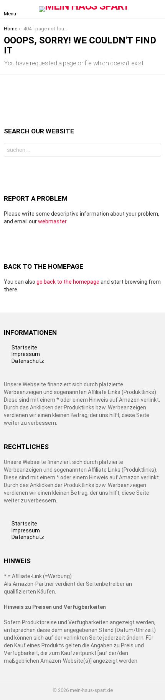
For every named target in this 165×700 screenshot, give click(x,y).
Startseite (24, 347)
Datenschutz (28, 361)
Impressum (26, 354)
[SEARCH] (156, 9)
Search (153, 151)
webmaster (52, 221)
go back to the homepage (67, 282)
